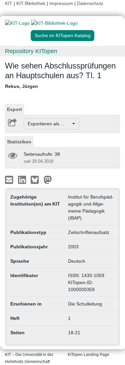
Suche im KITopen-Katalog (63, 35)
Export (14, 109)
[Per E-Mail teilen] (10, 179)
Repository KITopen (31, 51)
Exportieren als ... (49, 123)
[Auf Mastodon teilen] (48, 179)
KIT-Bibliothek (31, 3)
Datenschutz (90, 3)
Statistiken (19, 141)
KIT (8, 3)
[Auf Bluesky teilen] (36, 179)
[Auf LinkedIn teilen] (23, 179)
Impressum (61, 3)
